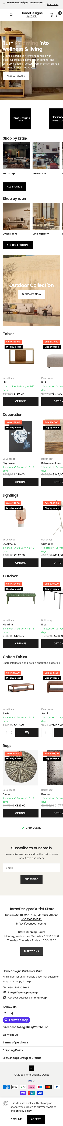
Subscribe (31, 576)
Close (55, 544)
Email (11, 558)
